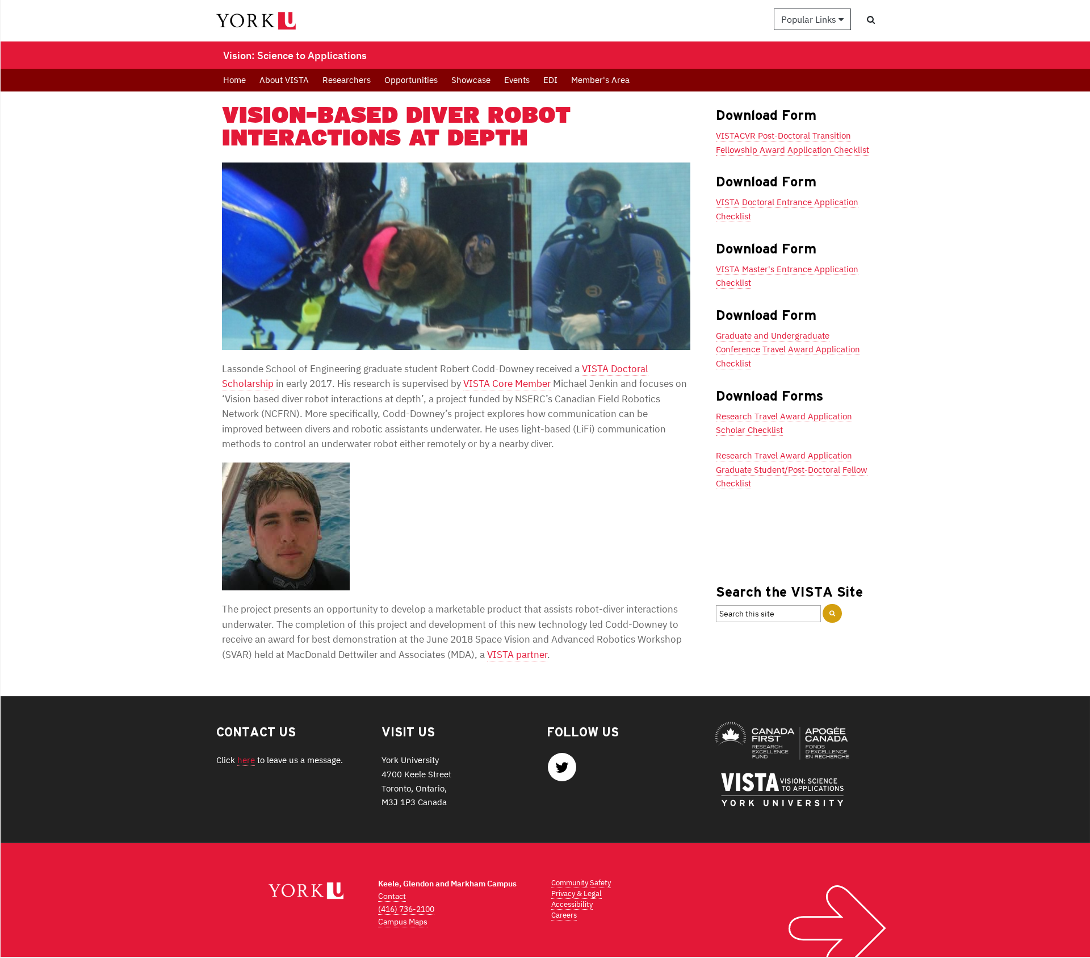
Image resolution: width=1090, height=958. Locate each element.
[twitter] (562, 770)
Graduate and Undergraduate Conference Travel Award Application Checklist (788, 349)
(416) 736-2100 (406, 909)
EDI (550, 79)
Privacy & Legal (576, 893)
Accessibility (572, 904)
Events (517, 79)
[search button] (871, 19)
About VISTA (284, 79)
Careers (564, 915)
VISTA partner (517, 654)
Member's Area (600, 79)
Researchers (346, 79)
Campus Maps (402, 922)
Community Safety (581, 883)
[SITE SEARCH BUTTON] (832, 613)
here (246, 759)
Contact (392, 896)
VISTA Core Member (507, 383)
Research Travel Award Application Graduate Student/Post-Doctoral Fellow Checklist (791, 469)
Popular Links (810, 19)
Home (234, 79)
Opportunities (411, 79)
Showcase (471, 79)
